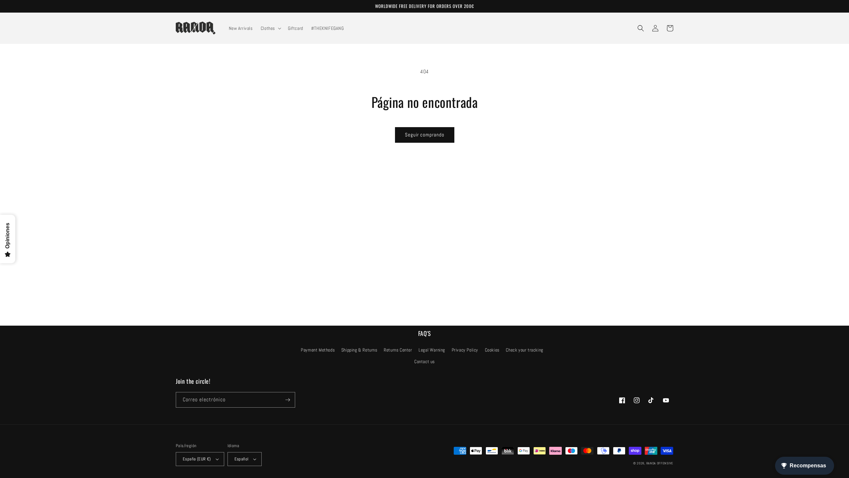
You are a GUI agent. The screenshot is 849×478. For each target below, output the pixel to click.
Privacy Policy (465, 350)
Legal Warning (432, 350)
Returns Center (398, 350)
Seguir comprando (424, 134)
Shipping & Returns (359, 350)
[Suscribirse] (287, 400)
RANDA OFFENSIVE (660, 463)
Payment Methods (318, 350)
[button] (270, 28)
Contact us (424, 361)
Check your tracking (524, 350)
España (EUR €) (197, 459)
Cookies (492, 350)
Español (241, 459)
